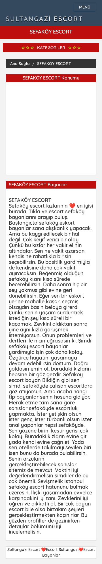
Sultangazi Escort (44, 19)
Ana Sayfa (20, 63)
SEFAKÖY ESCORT (54, 63)
